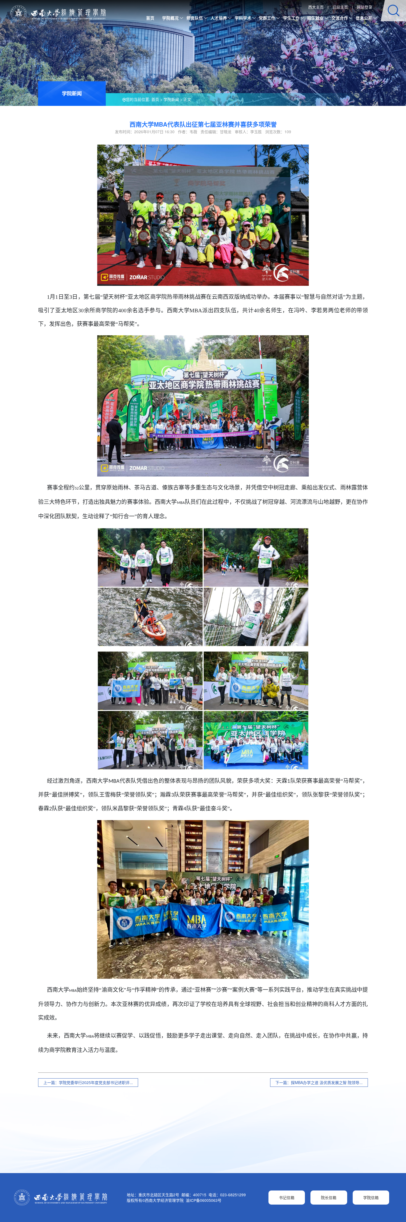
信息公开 (364, 18)
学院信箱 (371, 1197)
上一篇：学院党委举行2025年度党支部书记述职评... (88, 1082)
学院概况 (170, 18)
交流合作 (339, 18)
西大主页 (316, 7)
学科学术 (243, 18)
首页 (150, 18)
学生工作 (291, 18)
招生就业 (315, 18)
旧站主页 (340, 7)
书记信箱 (286, 1197)
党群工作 (267, 18)
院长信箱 (328, 1197)
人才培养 (218, 18)
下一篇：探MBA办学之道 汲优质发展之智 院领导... (319, 1082)
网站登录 (364, 7)
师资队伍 (194, 18)
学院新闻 (171, 99)
